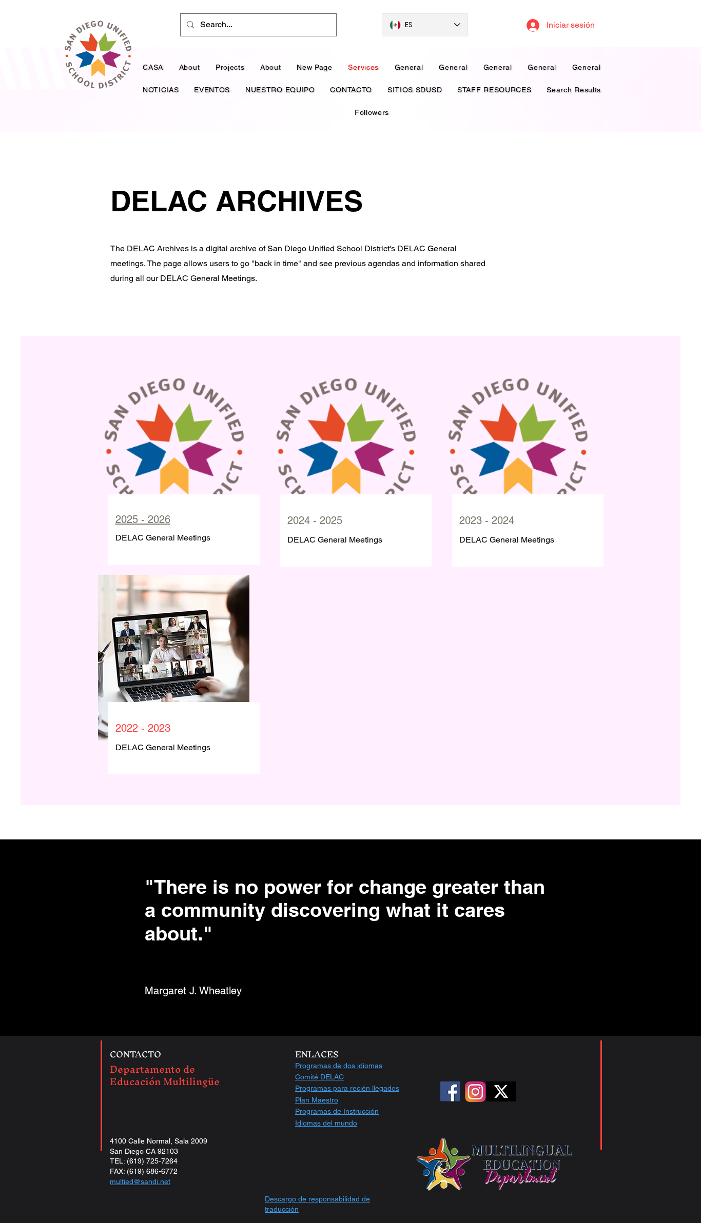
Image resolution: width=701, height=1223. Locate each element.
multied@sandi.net (140, 1181)
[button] (280, 90)
